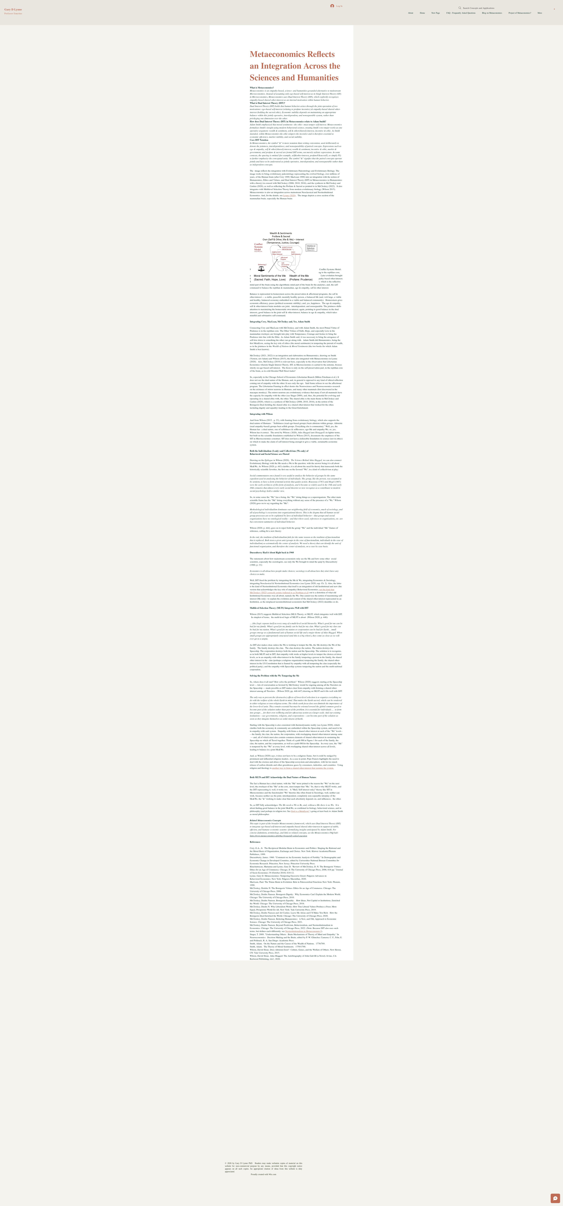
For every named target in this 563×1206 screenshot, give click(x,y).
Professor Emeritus (13, 13)
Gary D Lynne (13, 9)
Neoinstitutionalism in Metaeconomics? (303, 931)
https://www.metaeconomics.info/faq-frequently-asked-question (278, 835)
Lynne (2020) (289, 195)
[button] (554, 8)
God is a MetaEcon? (300, 811)
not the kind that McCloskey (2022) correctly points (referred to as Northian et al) (292, 591)
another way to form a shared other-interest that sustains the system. (303, 767)
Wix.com (272, 1174)
